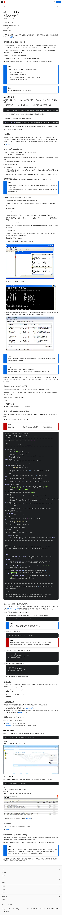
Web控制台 (8, 725)
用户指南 (16, 12)
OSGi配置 (28, 818)
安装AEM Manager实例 (13, 609)
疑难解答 (8, 829)
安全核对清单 (29, 708)
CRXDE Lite (8, 723)
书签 (6, 22)
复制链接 (11, 22)
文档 (4, 12)
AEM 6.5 (10, 12)
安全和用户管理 (22, 712)
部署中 (8, 28)
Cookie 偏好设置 (40, 909)
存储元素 (10, 37)
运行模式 (8, 144)
